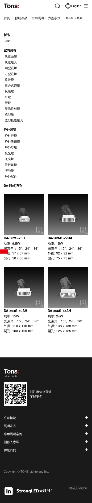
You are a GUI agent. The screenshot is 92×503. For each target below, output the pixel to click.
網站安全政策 (78, 488)
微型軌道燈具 (14, 120)
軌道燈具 (11, 62)
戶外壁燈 (11, 147)
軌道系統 (11, 56)
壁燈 (8, 103)
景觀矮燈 (11, 165)
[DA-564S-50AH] (24, 287)
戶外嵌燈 (11, 136)
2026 (8, 41)
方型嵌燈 (11, 74)
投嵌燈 (9, 79)
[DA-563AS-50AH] (68, 214)
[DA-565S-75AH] (68, 287)
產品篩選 (4, 251)
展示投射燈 (12, 109)
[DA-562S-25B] (24, 214)
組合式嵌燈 (12, 85)
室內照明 (10, 50)
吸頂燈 (9, 91)
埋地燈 (9, 170)
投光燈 (9, 153)
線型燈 (9, 114)
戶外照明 (10, 129)
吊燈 (8, 97)
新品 (7, 35)
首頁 (7, 18)
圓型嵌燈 (11, 68)
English (76, 6)
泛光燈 (9, 159)
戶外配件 (11, 176)
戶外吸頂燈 (12, 141)
